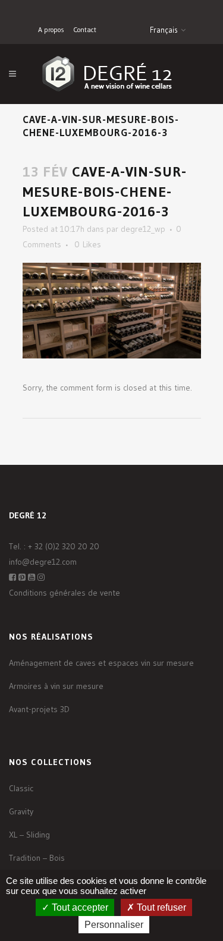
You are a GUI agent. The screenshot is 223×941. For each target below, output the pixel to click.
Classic (21, 788)
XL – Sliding (29, 834)
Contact (84, 29)
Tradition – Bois (37, 857)
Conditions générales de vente (64, 592)
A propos (51, 29)
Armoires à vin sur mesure (56, 686)
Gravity (21, 811)
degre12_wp (143, 229)
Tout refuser (160, 907)
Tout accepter (78, 907)
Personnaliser (113, 925)
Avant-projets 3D (39, 709)
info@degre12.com (43, 561)
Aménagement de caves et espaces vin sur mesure (101, 662)
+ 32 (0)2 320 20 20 (63, 546)
